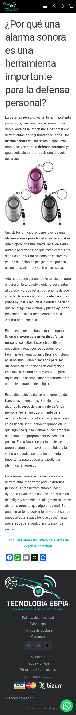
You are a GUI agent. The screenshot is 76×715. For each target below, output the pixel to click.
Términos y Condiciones (38, 670)
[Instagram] (38, 645)
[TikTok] (47, 645)
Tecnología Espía (21, 698)
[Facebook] (28, 645)
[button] (66, 705)
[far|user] (54, 6)
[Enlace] (11, 6)
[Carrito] (71, 6)
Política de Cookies (38, 630)
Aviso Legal (38, 624)
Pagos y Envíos (38, 663)
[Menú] (45, 6)
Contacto (38, 637)
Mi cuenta (38, 657)
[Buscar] (63, 6)
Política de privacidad (38, 618)
